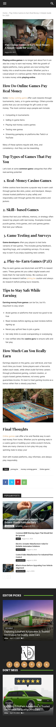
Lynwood (18, 526)
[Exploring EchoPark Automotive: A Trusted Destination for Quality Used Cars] (28, 620)
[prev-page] (4, 577)
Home (5, 13)
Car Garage (9, 628)
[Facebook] (5, 482)
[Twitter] (11, 482)
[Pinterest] (18, 482)
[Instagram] (17, 665)
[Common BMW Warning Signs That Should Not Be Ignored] (8, 536)
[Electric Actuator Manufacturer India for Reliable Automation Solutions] (8, 546)
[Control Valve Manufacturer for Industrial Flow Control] (8, 557)
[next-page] (8, 577)
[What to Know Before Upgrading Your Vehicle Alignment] (8, 568)
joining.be (31, 278)
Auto (18, 539)
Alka (6, 638)
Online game (44, 469)
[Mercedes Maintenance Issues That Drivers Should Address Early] (28, 515)
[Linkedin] (24, 665)
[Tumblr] (39, 665)
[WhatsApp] (24, 482)
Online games (9, 436)
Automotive (9, 526)
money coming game (17, 98)
